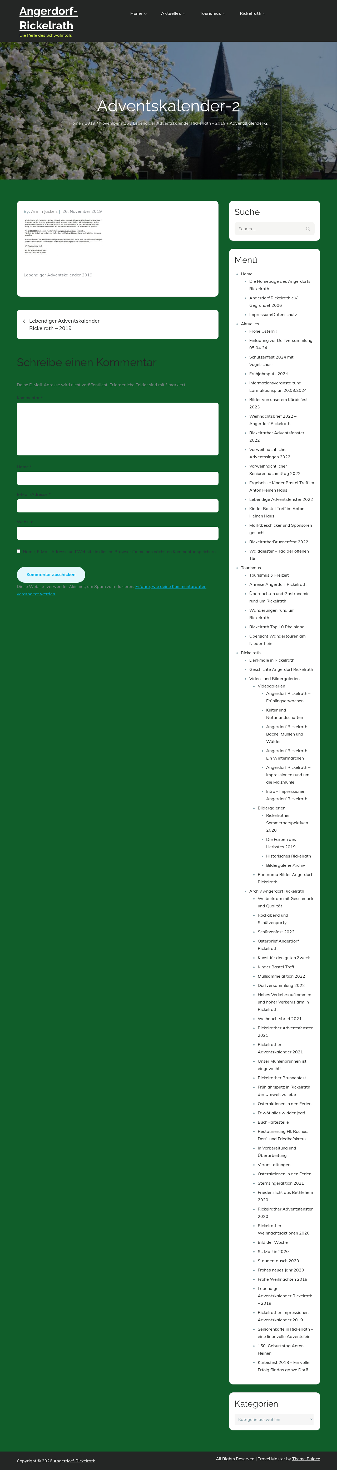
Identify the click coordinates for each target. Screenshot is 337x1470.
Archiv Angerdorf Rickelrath (276, 891)
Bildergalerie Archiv (285, 865)
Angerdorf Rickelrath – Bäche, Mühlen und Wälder (288, 734)
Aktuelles (171, 13)
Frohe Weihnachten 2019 (283, 1279)
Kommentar (30, 397)
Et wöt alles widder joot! (281, 1112)
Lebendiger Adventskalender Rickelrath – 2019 (285, 1296)
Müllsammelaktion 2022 (281, 976)
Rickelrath (250, 13)
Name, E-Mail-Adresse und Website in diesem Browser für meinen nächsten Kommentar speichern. (120, 551)
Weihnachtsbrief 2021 (280, 1018)
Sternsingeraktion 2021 (281, 1183)
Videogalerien (271, 686)
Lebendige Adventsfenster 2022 (281, 499)
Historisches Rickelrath (288, 856)
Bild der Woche (273, 1242)
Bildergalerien (271, 808)
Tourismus (210, 13)
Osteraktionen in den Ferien (284, 1103)
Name (24, 466)
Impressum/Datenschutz (273, 314)
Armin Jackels (44, 211)
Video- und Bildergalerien (274, 678)
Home (136, 13)
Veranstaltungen (274, 1164)
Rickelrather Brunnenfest (282, 1077)
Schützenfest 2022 (276, 931)
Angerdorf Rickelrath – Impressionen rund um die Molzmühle (288, 775)
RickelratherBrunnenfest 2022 (278, 541)
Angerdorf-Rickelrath (74, 1460)
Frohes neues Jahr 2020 (281, 1270)
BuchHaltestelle (273, 1122)
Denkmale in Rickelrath (271, 660)
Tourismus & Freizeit (269, 575)
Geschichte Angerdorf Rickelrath (281, 669)
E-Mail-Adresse (34, 494)
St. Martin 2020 (273, 1251)
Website (25, 521)
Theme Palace (306, 1458)
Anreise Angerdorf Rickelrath (277, 584)
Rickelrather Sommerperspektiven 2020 (287, 823)
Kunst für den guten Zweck (284, 957)
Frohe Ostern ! (263, 331)
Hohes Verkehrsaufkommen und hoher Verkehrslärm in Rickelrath (284, 1002)
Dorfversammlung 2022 (281, 985)
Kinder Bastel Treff (276, 966)
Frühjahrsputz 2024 (268, 373)
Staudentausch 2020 (278, 1260)
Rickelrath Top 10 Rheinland (277, 626)
